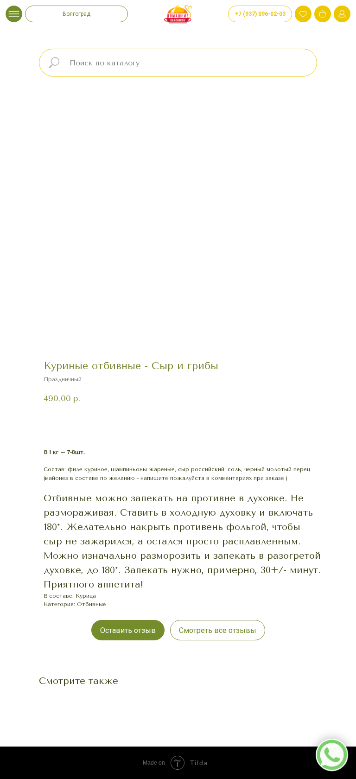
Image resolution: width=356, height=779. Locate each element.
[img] (322, 14)
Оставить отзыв (128, 630)
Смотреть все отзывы (217, 630)
